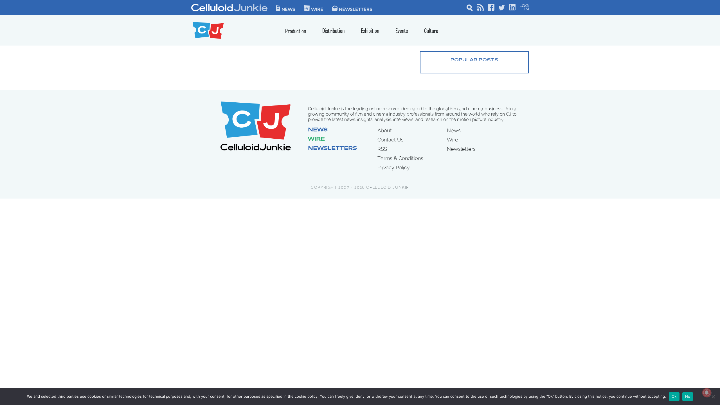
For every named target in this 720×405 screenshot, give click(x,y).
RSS (382, 149)
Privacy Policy (393, 167)
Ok (674, 396)
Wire (316, 139)
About (384, 130)
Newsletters (355, 9)
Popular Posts (474, 60)
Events (401, 31)
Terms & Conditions (400, 158)
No (687, 396)
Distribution (333, 31)
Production (295, 31)
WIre (317, 9)
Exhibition (370, 31)
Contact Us (390, 140)
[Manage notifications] (706, 392)
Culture (431, 31)
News (288, 9)
